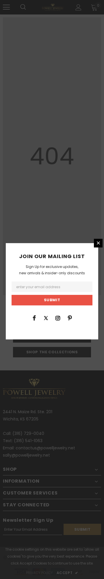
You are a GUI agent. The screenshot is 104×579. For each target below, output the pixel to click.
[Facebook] (34, 317)
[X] (46, 317)
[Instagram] (57, 317)
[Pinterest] (69, 317)
